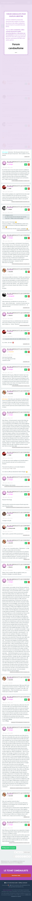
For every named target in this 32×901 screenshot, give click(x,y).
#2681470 (28, 191)
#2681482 (28, 212)
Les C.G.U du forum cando (11, 882)
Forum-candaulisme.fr (7, 890)
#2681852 (28, 299)
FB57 (10, 515)
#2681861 (28, 318)
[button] (29, 856)
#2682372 (28, 458)
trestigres (11, 164)
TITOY (13, 180)
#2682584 (28, 570)
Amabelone (17, 672)
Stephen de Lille (19, 507)
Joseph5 (16, 180)
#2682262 (28, 418)
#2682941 (28, 733)
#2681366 (28, 167)
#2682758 (28, 585)
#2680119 (28, 150)
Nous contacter (23, 882)
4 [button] (20, 856)
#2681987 (28, 355)
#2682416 (28, 518)
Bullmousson (12, 672)
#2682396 (28, 483)
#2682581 (28, 546)
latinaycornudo (12, 528)
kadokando (20, 722)
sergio (26, 156)
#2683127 (28, 799)
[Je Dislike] (29, 164)
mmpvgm (8, 507)
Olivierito (11, 315)
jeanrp (21, 385)
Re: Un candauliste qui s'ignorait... (19, 161)
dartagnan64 (11, 296)
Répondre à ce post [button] (9, 848)
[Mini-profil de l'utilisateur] (4, 163)
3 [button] (18, 856)
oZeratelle (20, 180)
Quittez (16, 52)
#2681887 (28, 336)
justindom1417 (13, 507)
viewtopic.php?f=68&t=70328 (9, 468)
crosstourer (11, 351)
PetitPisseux (17, 263)
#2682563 (28, 531)
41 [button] (27, 856)
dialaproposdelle (12, 486)
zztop (21, 447)
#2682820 (28, 683)
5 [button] (22, 856)
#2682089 (28, 372)
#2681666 (28, 241)
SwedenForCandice (19, 201)
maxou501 (11, 271)
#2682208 (28, 397)
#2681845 (28, 275)
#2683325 (28, 828)
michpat (13, 201)
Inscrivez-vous (16, 875)
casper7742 (7, 486)
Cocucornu (25, 201)
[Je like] (26, 272)
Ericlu (21, 263)
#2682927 (28, 702)
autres (26, 180)
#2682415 (28, 497)
